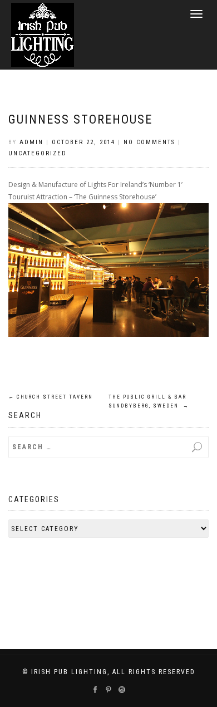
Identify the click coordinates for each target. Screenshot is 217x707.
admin (31, 142)
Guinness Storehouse (80, 119)
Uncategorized (37, 153)
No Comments (149, 142)
